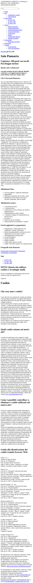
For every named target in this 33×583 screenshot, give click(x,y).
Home (2, 51)
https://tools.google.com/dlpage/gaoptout (18, 566)
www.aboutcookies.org (23, 574)
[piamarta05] (13, 252)
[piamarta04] (5, 252)
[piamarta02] (13, 251)
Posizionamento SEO (23, 579)
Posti (5, 51)
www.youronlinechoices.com (13, 394)
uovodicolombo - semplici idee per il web (17, 581)
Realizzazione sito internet (8, 579)
